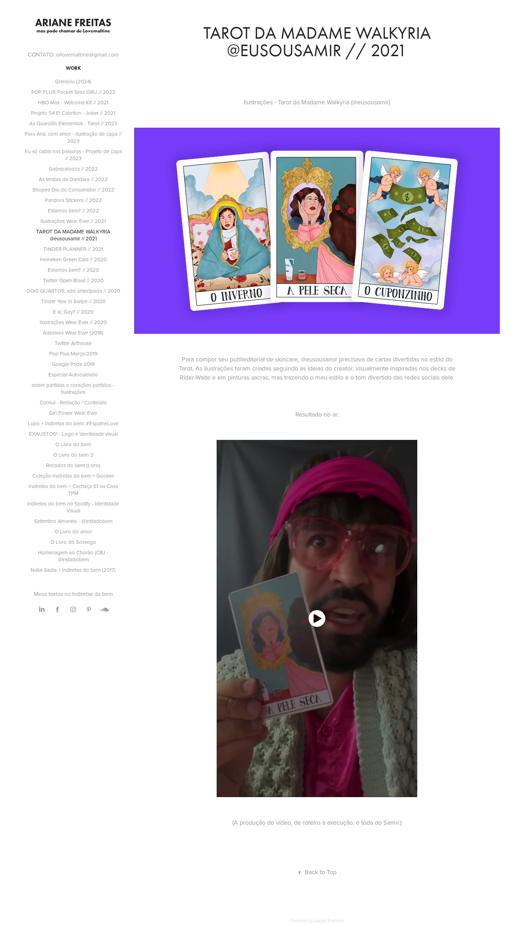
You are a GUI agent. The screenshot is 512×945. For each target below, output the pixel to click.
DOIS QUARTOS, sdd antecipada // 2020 (73, 290)
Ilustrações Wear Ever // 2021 (73, 221)
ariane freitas (73, 22)
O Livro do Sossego (73, 542)
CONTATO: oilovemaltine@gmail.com (73, 54)
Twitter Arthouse (73, 343)
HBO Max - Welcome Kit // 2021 (73, 102)
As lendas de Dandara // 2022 (73, 179)
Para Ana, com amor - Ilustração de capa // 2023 (73, 137)
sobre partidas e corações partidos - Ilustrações (73, 388)
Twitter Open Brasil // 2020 (73, 280)
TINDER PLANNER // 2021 (73, 249)
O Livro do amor (73, 531)
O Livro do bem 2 (73, 454)
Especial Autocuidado (73, 374)
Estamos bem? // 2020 (73, 269)
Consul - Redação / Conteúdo (73, 402)
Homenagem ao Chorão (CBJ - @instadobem (73, 556)
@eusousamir (319, 359)
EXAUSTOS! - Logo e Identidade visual (73, 433)
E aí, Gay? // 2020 (73, 311)
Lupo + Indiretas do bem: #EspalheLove (73, 423)
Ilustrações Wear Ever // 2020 (73, 322)
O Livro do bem (73, 444)
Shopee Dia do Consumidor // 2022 (73, 189)
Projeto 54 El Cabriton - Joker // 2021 (73, 113)
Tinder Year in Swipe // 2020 (73, 301)
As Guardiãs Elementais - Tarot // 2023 (73, 123)
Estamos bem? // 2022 (73, 210)
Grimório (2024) (73, 81)
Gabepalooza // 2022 (73, 168)
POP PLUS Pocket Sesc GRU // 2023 (73, 92)
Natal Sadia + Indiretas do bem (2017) (73, 569)
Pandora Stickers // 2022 (73, 200)
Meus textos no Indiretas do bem (73, 594)
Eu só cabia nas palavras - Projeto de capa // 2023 (73, 155)
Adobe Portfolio (329, 920)
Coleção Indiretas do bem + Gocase (73, 475)
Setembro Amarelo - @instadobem (73, 521)
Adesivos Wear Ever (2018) (73, 332)
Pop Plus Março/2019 (73, 353)
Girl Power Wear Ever (73, 413)
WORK (73, 68)
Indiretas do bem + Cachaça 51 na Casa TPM (73, 489)
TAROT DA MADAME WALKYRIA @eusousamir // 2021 (73, 235)
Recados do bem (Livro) (73, 465)
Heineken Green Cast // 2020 (73, 259)
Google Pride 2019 (73, 364)
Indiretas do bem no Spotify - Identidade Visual (73, 507)
